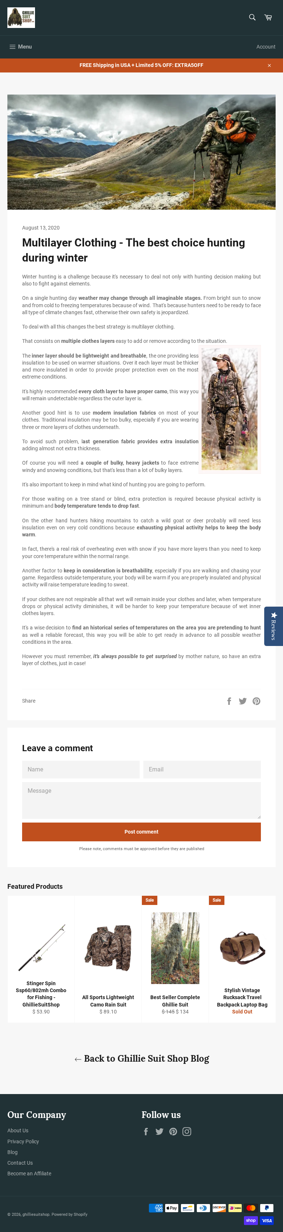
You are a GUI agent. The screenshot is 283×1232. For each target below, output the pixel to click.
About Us (17, 1130)
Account (266, 47)
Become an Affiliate (29, 1173)
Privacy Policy (23, 1141)
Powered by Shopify (69, 1214)
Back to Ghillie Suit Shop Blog (145, 1058)
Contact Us (20, 1163)
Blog (12, 1152)
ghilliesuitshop (35, 1214)
